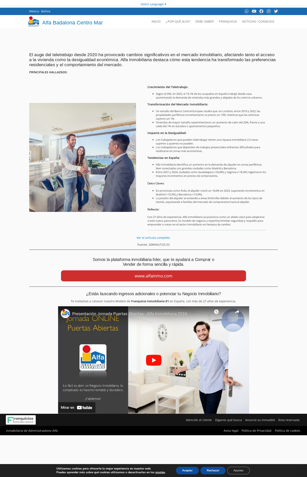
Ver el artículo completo (154, 238)
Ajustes (238, 470)
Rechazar (213, 470)
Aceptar (187, 470)
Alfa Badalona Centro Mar (72, 22)
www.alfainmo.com (154, 276)
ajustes (160, 472)
